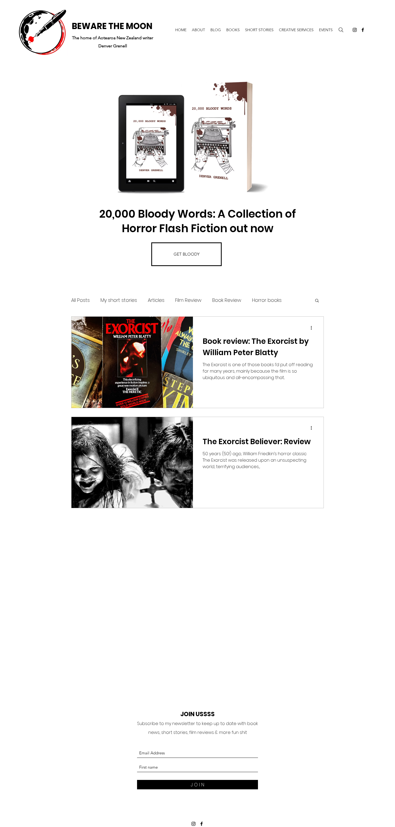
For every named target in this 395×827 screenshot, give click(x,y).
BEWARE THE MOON (112, 26)
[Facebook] (362, 30)
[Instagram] (354, 30)
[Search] (341, 30)
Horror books (267, 300)
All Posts (80, 300)
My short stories (118, 300)
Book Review (226, 300)
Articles (156, 300)
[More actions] (313, 327)
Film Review (188, 300)
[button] (316, 301)
